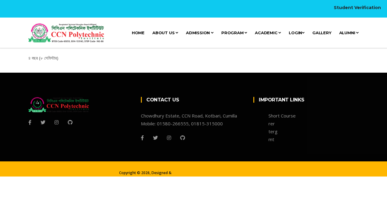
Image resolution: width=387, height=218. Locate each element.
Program (233, 32)
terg (273, 131)
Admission (198, 32)
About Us (164, 32)
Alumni (347, 32)
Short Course (282, 116)
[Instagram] (56, 122)
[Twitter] (43, 122)
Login (295, 32)
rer (271, 124)
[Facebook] (29, 122)
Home (138, 32)
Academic (266, 32)
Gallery (321, 32)
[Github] (70, 122)
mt (271, 139)
